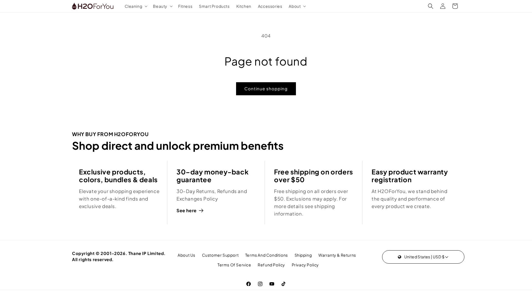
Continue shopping (266, 88)
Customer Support (220, 255)
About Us (186, 255)
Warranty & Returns (337, 255)
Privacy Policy (305, 264)
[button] (135, 6)
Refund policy (271, 264)
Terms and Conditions (266, 255)
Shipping (303, 255)
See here (187, 210)
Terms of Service (234, 264)
